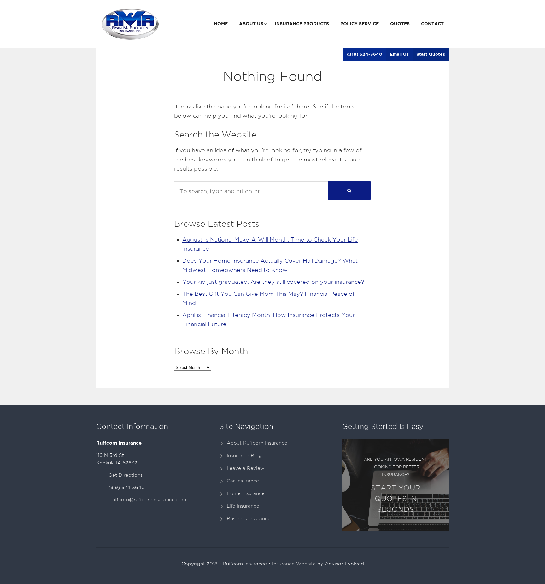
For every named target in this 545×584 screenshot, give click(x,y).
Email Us (399, 54)
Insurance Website (294, 563)
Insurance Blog (244, 455)
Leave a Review (245, 468)
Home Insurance (246, 493)
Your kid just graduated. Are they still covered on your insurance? (273, 282)
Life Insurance (243, 506)
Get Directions (125, 475)
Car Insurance (243, 480)
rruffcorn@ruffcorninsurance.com (147, 499)
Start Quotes (430, 54)
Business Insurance (249, 518)
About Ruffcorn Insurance (257, 443)
